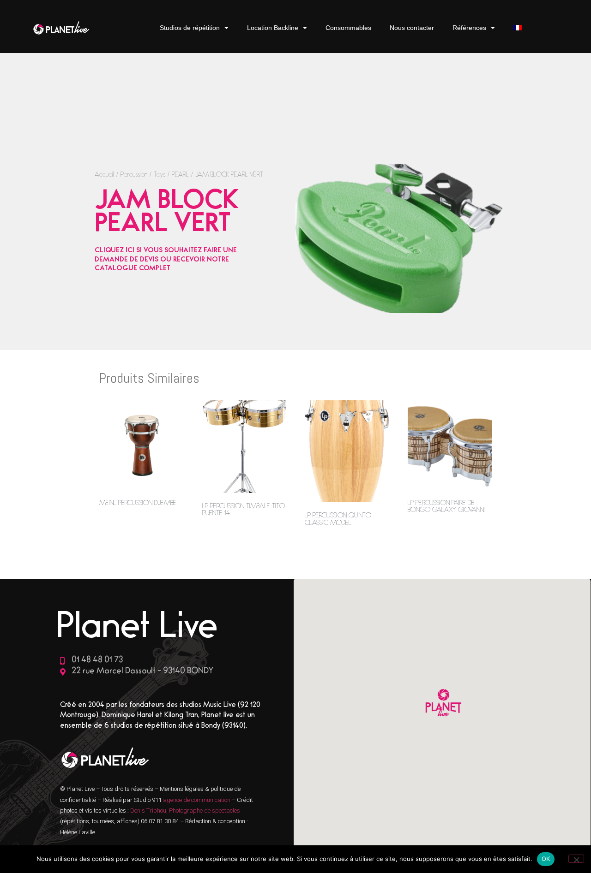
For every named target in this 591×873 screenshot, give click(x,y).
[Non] (576, 859)
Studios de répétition (190, 27)
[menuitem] (517, 28)
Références (469, 27)
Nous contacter (412, 27)
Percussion (134, 175)
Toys (159, 175)
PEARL (180, 175)
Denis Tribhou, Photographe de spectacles (185, 810)
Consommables (348, 27)
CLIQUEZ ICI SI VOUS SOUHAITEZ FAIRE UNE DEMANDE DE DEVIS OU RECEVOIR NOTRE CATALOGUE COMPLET (166, 260)
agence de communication (197, 799)
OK (546, 858)
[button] (442, 704)
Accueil (104, 175)
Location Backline (272, 27)
